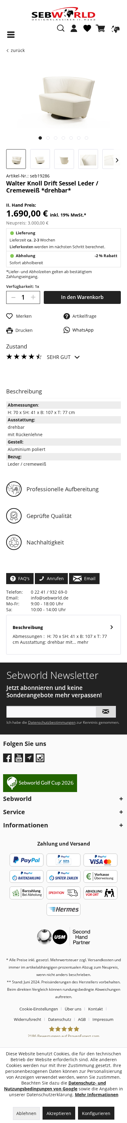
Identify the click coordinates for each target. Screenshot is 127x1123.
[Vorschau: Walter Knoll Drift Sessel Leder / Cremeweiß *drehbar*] (16, 159)
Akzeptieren (59, 1113)
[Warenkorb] (102, 28)
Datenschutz (59, 1019)
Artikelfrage (83, 316)
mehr (82, 642)
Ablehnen (26, 1113)
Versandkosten (100, 959)
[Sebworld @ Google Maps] (29, 758)
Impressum (102, 1019)
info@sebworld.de (49, 598)
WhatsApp (82, 330)
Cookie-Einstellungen (38, 1009)
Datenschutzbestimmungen (52, 722)
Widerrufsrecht (27, 1019)
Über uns (73, 1009)
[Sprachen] (115, 28)
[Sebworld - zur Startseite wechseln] (63, 14)
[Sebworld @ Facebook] (8, 760)
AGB (82, 1019)
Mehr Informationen (96, 1094)
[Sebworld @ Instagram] (41, 760)
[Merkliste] (87, 31)
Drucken (23, 330)
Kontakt (95, 1009)
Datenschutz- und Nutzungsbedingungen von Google (55, 1086)
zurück (18, 50)
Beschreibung (28, 627)
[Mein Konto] (74, 28)
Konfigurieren (96, 1113)
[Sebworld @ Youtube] (19, 760)
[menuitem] (74, 31)
